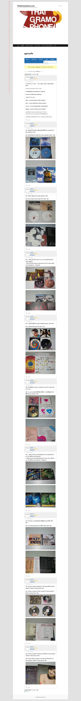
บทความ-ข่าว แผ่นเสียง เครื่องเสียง (47, 45)
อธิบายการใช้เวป (37, 45)
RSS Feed (27, 691)
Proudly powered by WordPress (40, 697)
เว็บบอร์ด (22, 45)
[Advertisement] (40, 36)
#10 (26, 651)
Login (55, 45)
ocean (31, 77)
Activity (41, 59)
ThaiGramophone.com (26, 6)
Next (33, 74)
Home (18, 45)
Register (53, 59)
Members (34, 59)
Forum (27, 59)
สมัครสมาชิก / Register (29, 45)
